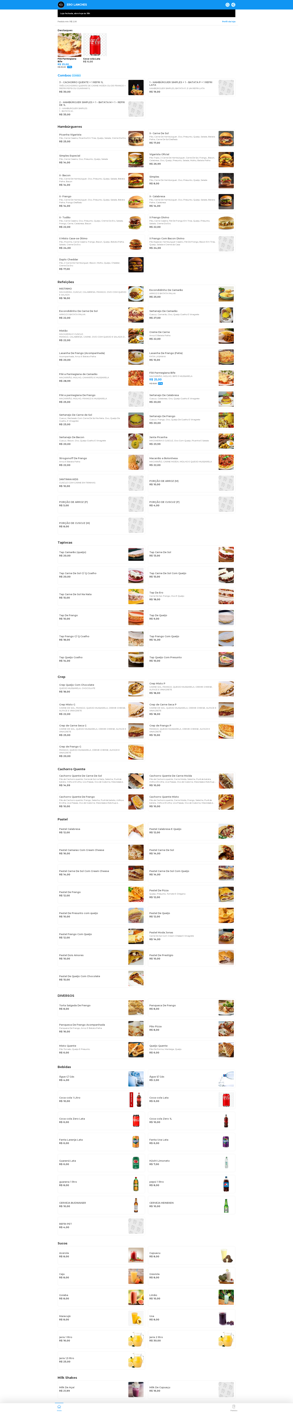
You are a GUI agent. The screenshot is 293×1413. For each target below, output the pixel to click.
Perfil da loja (228, 21)
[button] (59, 1408)
